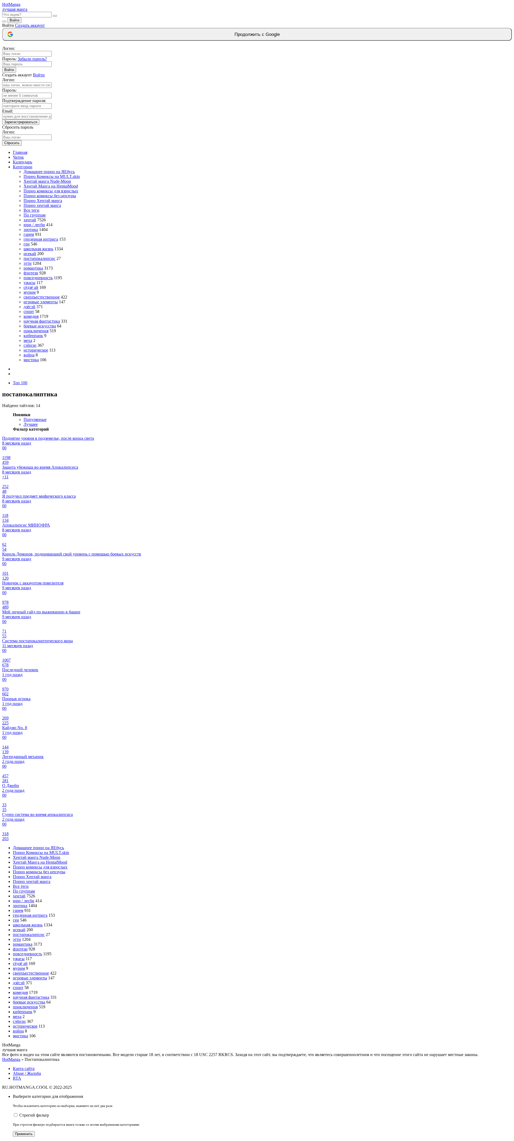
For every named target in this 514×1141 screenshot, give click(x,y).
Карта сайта (24, 1068)
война (29, 355)
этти (28, 263)
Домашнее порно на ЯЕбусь (49, 171)
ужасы (29, 282)
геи (27, 244)
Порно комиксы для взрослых (51, 191)
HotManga (11, 1059)
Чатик (18, 157)
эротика (31, 229)
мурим (30, 292)
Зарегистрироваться (20, 122)
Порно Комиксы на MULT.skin (52, 176)
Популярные (35, 419)
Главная (20, 152)
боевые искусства (40, 326)
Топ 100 (20, 383)
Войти (14, 20)
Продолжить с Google (257, 34)
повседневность (38, 277)
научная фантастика (42, 321)
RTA (17, 1078)
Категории (22, 167)
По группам (35, 215)
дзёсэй (29, 306)
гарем (29, 234)
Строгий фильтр (34, 1115)
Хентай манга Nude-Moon (47, 181)
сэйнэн (30, 345)
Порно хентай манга (42, 205)
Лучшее (31, 424)
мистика (31, 359)
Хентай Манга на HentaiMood (51, 186)
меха (28, 340)
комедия (31, 316)
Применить (24, 1134)
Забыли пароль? (32, 59)
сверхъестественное (42, 297)
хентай (30, 220)
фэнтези (31, 273)
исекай (30, 253)
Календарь (22, 162)
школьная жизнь (38, 249)
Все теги (31, 210)
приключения (36, 331)
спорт (29, 311)
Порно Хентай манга (43, 200)
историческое (36, 350)
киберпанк (33, 335)
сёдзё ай (31, 287)
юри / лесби (34, 224)
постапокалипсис (39, 258)
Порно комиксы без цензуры (50, 195)
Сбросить (12, 143)
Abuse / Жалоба (27, 1073)
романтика (33, 268)
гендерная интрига (41, 239)
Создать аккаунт (30, 25)
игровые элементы (41, 302)
